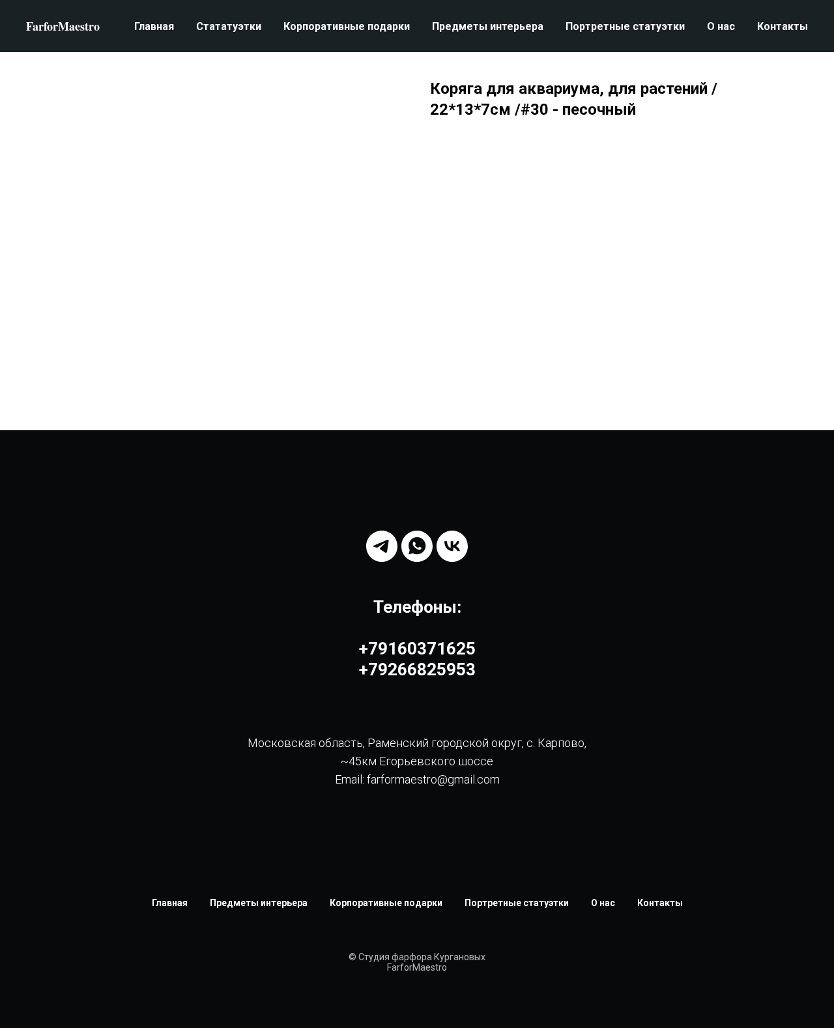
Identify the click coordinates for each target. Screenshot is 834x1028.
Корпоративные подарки (346, 26)
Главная (154, 26)
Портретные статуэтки (625, 26)
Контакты (782, 26)
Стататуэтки (228, 26)
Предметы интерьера (487, 26)
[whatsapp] (417, 546)
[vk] (452, 546)
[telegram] (381, 546)
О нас (721, 26)
